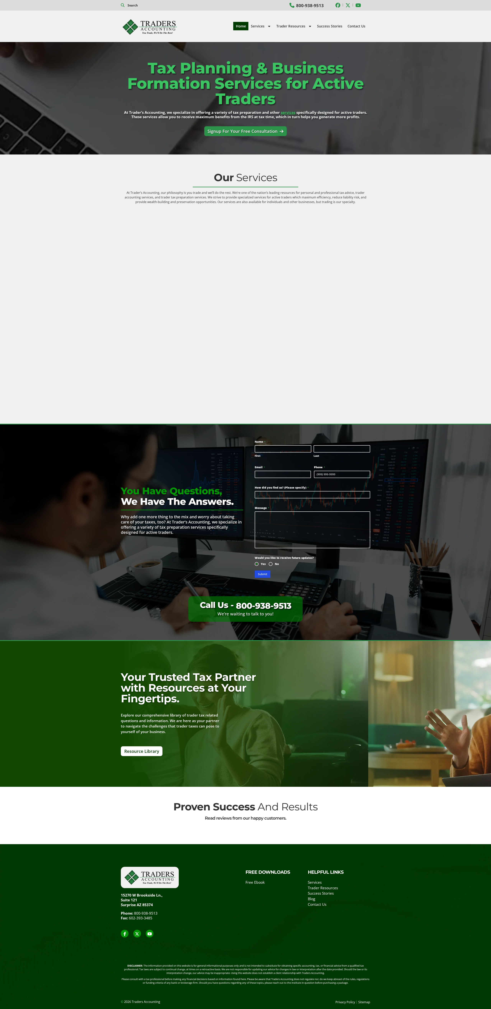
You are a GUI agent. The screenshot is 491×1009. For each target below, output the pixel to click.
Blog (311, 898)
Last (316, 455)
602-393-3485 (140, 918)
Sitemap (364, 1002)
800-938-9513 (310, 5)
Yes (263, 564)
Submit (262, 574)
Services (258, 26)
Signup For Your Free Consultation (243, 131)
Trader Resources (291, 26)
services (288, 112)
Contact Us (356, 26)
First (257, 455)
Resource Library (141, 751)
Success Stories (329, 26)
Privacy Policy (345, 1002)
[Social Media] (337, 5)
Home (241, 26)
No (277, 564)
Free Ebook (255, 882)
